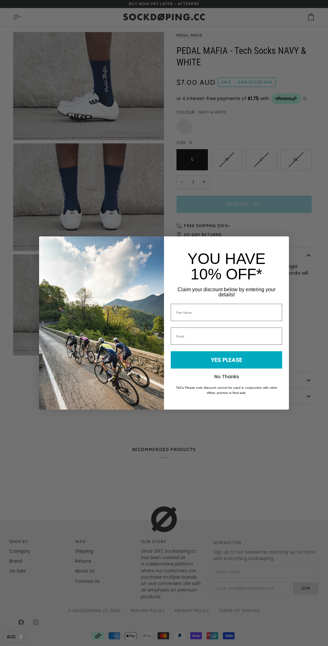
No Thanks (226, 376)
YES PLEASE (226, 360)
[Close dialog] (280, 244)
